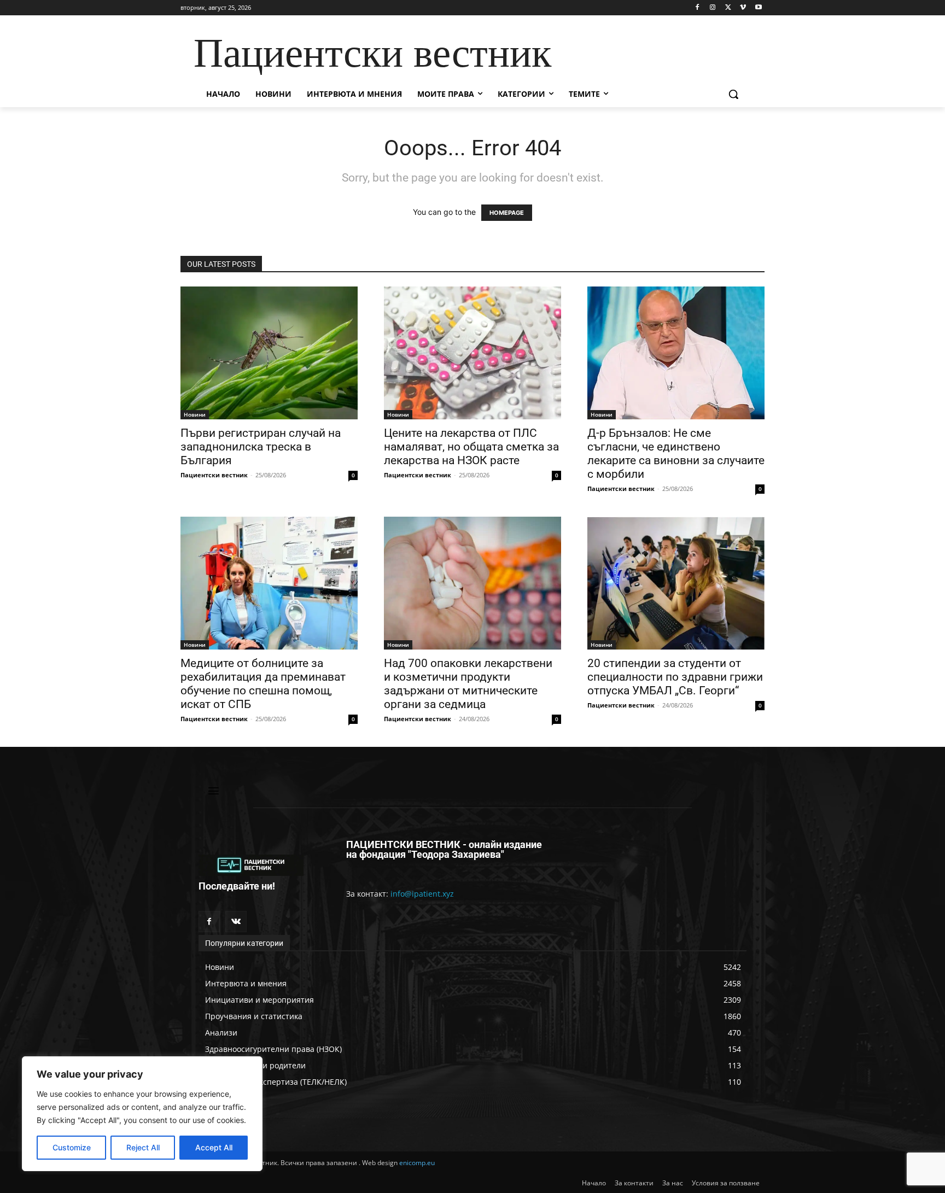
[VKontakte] (236, 921)
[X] (728, 8)
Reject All (143, 1147)
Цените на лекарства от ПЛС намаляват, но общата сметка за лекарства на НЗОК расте (471, 446)
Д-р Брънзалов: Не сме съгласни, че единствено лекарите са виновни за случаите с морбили (676, 453)
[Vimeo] (743, 8)
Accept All (213, 1147)
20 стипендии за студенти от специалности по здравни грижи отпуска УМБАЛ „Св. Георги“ (675, 677)
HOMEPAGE (506, 213)
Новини (195, 414)
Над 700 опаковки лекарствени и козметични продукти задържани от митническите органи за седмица (468, 684)
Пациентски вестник (214, 475)
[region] (142, 1113)
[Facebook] (697, 8)
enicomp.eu (417, 1162)
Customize (71, 1147)
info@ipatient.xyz (422, 893)
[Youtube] (758, 8)
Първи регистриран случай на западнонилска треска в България (260, 446)
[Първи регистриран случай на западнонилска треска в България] (269, 352)
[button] (733, 94)
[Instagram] (713, 8)
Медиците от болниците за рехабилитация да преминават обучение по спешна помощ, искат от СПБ (263, 684)
